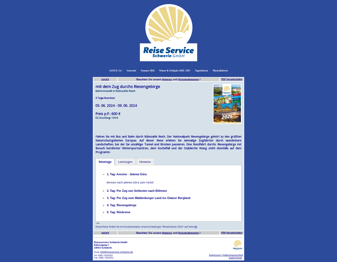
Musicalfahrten (220, 70)
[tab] (105, 161)
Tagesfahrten (201, 70)
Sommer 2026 (147, 70)
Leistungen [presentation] (125, 162)
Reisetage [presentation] (105, 162)
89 (195, 226)
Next (247, 104)
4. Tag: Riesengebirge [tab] (121, 205)
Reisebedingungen (188, 79)
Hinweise (167, 79)
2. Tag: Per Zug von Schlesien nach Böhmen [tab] (137, 190)
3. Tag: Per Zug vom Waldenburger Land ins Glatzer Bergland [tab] (148, 198)
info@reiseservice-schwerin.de (116, 252)
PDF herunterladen (231, 79)
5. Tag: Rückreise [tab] (118, 212)
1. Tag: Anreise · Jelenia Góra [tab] (127, 174)
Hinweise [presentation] (145, 162)
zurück (105, 79)
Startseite (131, 70)
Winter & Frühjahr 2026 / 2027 (174, 70)
